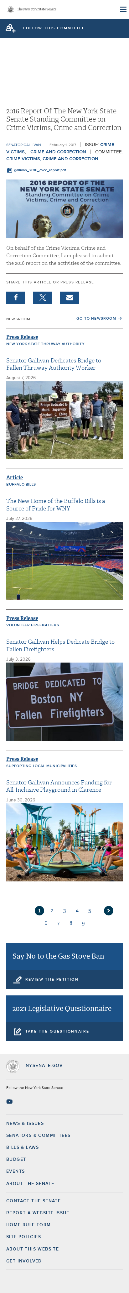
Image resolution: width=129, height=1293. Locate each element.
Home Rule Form (28, 1225)
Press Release (22, 337)
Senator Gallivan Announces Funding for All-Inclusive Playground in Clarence (59, 786)
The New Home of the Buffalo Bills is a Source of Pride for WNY (55, 505)
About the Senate (30, 1184)
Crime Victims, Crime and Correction (52, 159)
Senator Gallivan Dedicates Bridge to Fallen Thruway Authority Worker (53, 364)
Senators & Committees (38, 1135)
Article (14, 477)
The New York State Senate (36, 9)
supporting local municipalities (41, 766)
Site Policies (23, 1237)
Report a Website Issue (38, 1213)
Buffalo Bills (21, 485)
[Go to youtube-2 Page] (10, 1101)
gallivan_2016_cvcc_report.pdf (40, 170)
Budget (16, 1159)
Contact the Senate (33, 1201)
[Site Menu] (122, 9)
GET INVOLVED (24, 1261)
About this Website (32, 1249)
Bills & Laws (22, 1147)
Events (15, 1171)
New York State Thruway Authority (45, 344)
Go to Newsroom (96, 319)
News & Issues (25, 1123)
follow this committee (54, 28)
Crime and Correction (58, 152)
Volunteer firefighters (32, 625)
